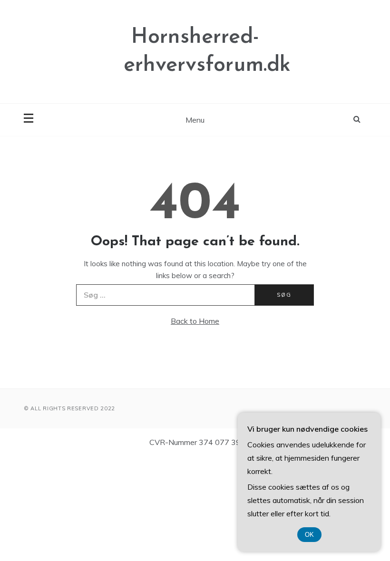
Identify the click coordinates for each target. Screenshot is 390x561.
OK (309, 534)
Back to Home (195, 321)
